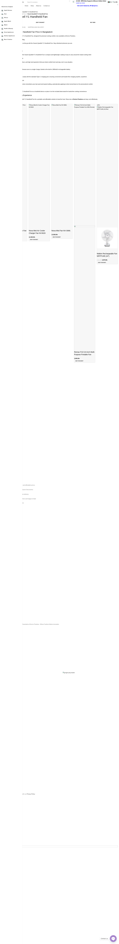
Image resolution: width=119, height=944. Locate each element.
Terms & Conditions (11, 650)
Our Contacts (9, 667)
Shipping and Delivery (11, 653)
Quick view (35, 227)
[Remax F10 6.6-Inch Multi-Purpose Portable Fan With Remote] (84, 164)
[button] (34, 239)
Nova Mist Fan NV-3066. (61, 231)
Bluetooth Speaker (11, 633)
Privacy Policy (9, 647)
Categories (9, 631)
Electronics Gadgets (11, 639)
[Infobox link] (61, 484)
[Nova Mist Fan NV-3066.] (61, 164)
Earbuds (8, 642)
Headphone (9, 636)
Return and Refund (11, 655)
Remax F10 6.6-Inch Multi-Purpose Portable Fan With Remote (84, 354)
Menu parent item (11, 644)
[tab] (36, 27)
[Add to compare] (31, 227)
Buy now (92, 22)
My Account (10, 664)
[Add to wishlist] (40, 227)
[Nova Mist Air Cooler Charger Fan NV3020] (39, 164)
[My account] (101, 5)
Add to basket (40, 22)
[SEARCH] (69, 1)
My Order (8, 661)
